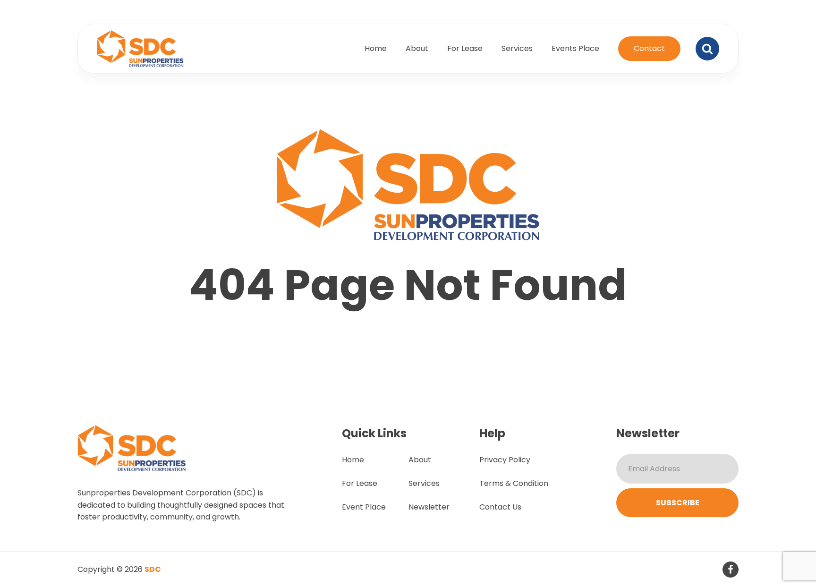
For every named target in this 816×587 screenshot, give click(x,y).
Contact (649, 48)
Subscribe (677, 502)
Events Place (575, 48)
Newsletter (429, 507)
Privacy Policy (504, 459)
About (417, 48)
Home (376, 48)
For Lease (465, 48)
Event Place (364, 507)
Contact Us (500, 507)
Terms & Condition (513, 483)
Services (517, 48)
